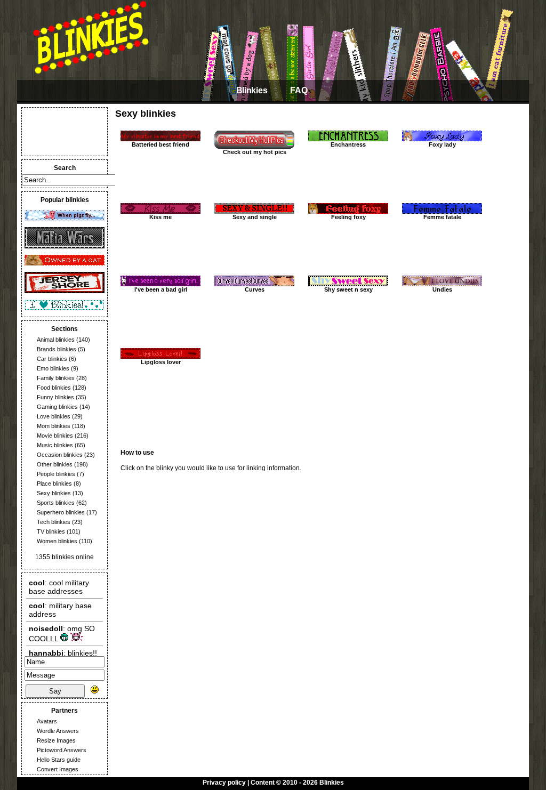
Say (55, 691)
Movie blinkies (55, 435)
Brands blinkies (56, 349)
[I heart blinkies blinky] (65, 308)
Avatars (47, 721)
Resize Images (56, 740)
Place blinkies (54, 483)
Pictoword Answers (61, 750)
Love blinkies (53, 416)
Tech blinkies (53, 522)
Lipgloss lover (161, 362)
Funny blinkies (55, 397)
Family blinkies (56, 378)
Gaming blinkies (57, 407)
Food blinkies (54, 387)
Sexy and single (254, 217)
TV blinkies (51, 531)
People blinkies (56, 474)
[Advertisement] (64, 132)
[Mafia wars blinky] (65, 246)
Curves (254, 289)
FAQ (298, 90)
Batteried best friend (160, 144)
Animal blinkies (56, 339)
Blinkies (251, 90)
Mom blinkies (53, 426)
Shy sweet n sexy (348, 289)
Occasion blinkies (60, 455)
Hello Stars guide (59, 759)
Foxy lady (442, 144)
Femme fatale (442, 217)
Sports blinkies (56, 502)
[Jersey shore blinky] (65, 291)
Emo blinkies (53, 368)
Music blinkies (55, 445)
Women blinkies (57, 541)
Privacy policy (224, 782)
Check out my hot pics (254, 152)
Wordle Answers (58, 731)
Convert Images (57, 769)
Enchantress (348, 144)
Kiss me (160, 217)
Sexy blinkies (54, 493)
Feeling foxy (348, 217)
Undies (442, 289)
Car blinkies (52, 359)
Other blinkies (55, 464)
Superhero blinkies (61, 512)
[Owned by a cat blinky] (65, 263)
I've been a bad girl (160, 289)
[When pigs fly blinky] (65, 218)
